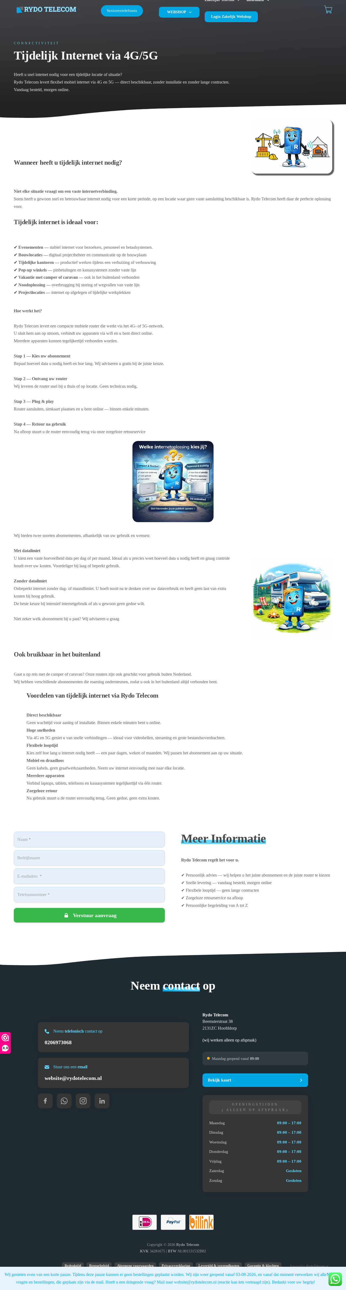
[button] (255, 1080)
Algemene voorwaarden (135, 1266)
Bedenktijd (73, 1266)
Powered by (309, 1266)
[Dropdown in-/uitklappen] (190, 12)
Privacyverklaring (176, 1266)
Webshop (176, 12)
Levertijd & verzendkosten (218, 1266)
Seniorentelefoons (122, 10)
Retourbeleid (99, 1266)
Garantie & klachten (263, 1266)
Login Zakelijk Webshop (231, 17)
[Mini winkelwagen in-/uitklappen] (328, 9)
